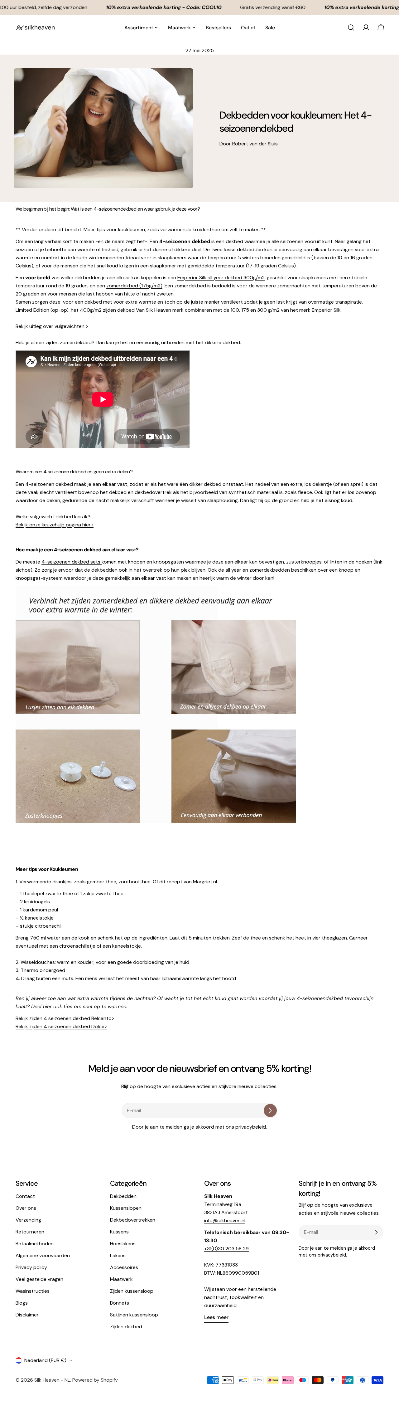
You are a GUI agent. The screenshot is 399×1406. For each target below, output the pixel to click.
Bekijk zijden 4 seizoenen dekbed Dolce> (61, 1026)
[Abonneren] (270, 1110)
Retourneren (30, 1231)
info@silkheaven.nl (224, 1220)
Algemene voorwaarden (43, 1255)
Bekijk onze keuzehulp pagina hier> (55, 524)
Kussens (119, 1231)
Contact (25, 1196)
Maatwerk (121, 1279)
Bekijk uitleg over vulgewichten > (52, 326)
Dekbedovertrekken (132, 1220)
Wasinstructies (33, 1291)
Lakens (118, 1255)
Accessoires (124, 1267)
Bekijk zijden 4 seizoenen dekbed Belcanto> (65, 1018)
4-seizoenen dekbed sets (71, 562)
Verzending (28, 1220)
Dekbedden (123, 1196)
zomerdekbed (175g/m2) (134, 285)
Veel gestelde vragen (39, 1279)
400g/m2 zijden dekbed (107, 310)
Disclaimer (27, 1314)
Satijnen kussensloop (134, 1314)
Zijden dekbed (126, 1326)
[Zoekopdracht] (351, 27)
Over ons (26, 1208)
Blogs (22, 1303)
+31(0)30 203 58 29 (226, 1248)
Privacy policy (31, 1267)
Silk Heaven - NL (52, 1380)
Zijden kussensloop (131, 1291)
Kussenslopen (126, 1208)
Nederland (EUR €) (45, 1360)
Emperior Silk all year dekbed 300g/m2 (221, 277)
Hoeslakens (123, 1243)
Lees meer (216, 1317)
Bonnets (119, 1303)
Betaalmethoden (35, 1243)
